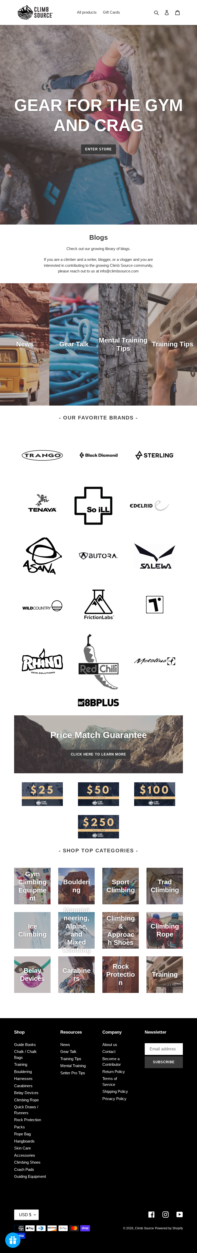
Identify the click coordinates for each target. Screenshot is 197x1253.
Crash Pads (24, 1169)
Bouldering (23, 1071)
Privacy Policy (114, 1098)
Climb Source (144, 1228)
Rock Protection (27, 1120)
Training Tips (70, 1059)
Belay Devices (26, 1093)
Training (20, 1064)
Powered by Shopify (169, 1228)
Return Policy (113, 1071)
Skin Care (22, 1148)
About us (109, 1044)
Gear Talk (68, 1051)
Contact (108, 1051)
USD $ (25, 1215)
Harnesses (23, 1078)
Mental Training (73, 1065)
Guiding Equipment (30, 1176)
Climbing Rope (26, 1100)
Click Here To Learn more (98, 754)
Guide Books (25, 1044)
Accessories (24, 1155)
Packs (19, 1127)
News (65, 1044)
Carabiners (23, 1086)
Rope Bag (22, 1134)
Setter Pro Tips (72, 1073)
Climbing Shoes (27, 1162)
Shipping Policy (115, 1091)
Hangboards (24, 1141)
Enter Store (98, 149)
